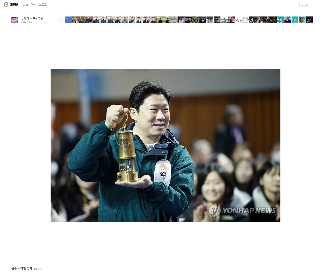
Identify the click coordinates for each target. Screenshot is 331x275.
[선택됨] (68, 19)
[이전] (61, 19)
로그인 (304, 4)
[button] (325, 4)
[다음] (316, 19)
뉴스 (25, 4)
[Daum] (4, 3)
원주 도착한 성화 (21, 268)
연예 (33, 4)
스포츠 (42, 4)
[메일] (316, 4)
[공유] (318, 268)
